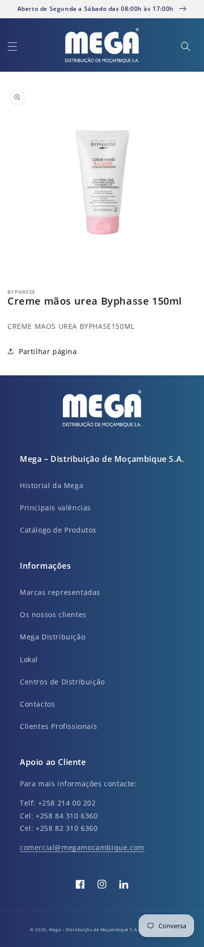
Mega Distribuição (52, 636)
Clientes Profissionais (58, 726)
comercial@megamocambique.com (82, 847)
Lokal (29, 659)
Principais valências (55, 507)
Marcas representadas (60, 592)
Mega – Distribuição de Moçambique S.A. (94, 929)
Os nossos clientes (53, 614)
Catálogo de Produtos (58, 530)
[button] (12, 46)
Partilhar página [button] (48, 351)
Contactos (37, 704)
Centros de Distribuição (62, 681)
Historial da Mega (51, 485)
